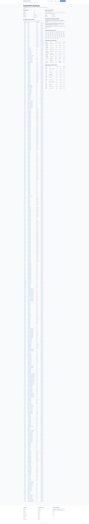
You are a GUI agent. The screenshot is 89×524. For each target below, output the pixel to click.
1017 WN (25, 444)
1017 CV (25, 94)
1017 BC (25, 50)
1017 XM (25, 465)
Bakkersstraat (29, 95)
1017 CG (25, 80)
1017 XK (25, 462)
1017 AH (25, 31)
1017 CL (25, 85)
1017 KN (25, 242)
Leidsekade (29, 322)
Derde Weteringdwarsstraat (31, 381)
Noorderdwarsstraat (30, 404)
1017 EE (25, 130)
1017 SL (25, 368)
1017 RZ (25, 358)
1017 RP (25, 349)
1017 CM (25, 86)
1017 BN (25, 62)
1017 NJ (25, 292)
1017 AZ (25, 46)
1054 (63, 34)
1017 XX (25, 475)
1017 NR (25, 300)
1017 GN (25, 165)
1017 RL (25, 345)
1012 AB (56, 43)
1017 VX (25, 430)
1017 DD (25, 103)
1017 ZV (25, 498)
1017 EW (25, 147)
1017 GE (25, 156)
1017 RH (25, 341)
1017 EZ (25, 149)
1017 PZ (25, 332)
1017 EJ (25, 134)
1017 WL (25, 443)
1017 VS (25, 425)
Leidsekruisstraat (30, 340)
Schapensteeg (29, 54)
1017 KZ (25, 252)
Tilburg (39, 515)
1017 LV (25, 274)
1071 (54, 35)
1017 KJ (25, 237)
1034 (52, 34)
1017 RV (25, 354)
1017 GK (25, 161)
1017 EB (25, 126)
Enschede (39, 516)
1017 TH (25, 389)
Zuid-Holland (24, 519)
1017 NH (25, 291)
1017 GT (25, 170)
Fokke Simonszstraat (30, 385)
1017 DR (25, 116)
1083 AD (56, 49)
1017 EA (25, 125)
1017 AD (25, 27)
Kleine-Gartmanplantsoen (30, 349)
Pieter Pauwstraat (30, 488)
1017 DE (25, 104)
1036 (55, 34)
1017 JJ (25, 211)
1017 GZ (25, 175)
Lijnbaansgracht (29, 345)
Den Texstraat (29, 474)
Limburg (24, 513)
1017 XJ (25, 461)
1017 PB (25, 309)
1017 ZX (25, 501)
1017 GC (25, 153)
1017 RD (25, 337)
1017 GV (25, 171)
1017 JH (25, 210)
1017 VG (25, 413)
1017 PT (25, 327)
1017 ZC (25, 480)
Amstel (28, 23)
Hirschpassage (29, 282)
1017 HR (25, 193)
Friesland (24, 510)
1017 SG (25, 363)
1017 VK (25, 417)
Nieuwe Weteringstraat (30, 501)
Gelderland (24, 511)
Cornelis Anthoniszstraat (30, 426)
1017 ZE (25, 483)
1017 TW (25, 403)
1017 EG (25, 131)
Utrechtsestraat (29, 416)
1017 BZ (25, 72)
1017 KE (25, 233)
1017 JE (25, 207)
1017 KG (25, 234)
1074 (61, 35)
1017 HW (25, 198)
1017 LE (25, 259)
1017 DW (25, 121)
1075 (63, 35)
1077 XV (56, 47)
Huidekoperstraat (30, 489)
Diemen (59, 58)
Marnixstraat (29, 318)
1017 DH (25, 107)
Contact (53, 513)
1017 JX (25, 225)
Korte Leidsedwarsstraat (30, 328)
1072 (57, 35)
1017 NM (25, 296)
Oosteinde (29, 448)
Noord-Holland (35, 15)
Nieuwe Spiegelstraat (30, 103)
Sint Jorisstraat (29, 50)
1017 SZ (25, 380)
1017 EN (25, 139)
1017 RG (25, 340)
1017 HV (25, 197)
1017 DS (25, 117)
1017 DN (25, 113)
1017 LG (25, 260)
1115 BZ (56, 53)
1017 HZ (25, 201)
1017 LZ (25, 278)
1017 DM (25, 112)
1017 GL (25, 162)
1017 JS (25, 220)
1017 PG (25, 314)
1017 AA (25, 23)
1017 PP (25, 323)
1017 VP (25, 422)
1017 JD (25, 206)
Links (53, 514)
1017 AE (25, 28)
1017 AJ (25, 32)
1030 (46, 34)
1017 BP (25, 63)
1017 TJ (25, 390)
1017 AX (25, 45)
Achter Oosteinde (30, 467)
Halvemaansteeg (30, 90)
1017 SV (25, 376)
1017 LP (25, 269)
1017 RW (25, 355)
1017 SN (25, 371)
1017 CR (25, 90)
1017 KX (25, 251)
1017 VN (25, 421)
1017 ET (25, 144)
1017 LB (25, 255)
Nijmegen (39, 519)
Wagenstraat (29, 98)
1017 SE (25, 362)
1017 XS (25, 470)
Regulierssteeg (29, 89)
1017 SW (25, 377)
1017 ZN (25, 492)
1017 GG (25, 157)
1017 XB (25, 453)
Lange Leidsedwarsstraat (30, 291)
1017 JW (25, 224)
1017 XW (25, 474)
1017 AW (25, 44)
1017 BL (25, 59)
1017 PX (25, 331)
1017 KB (25, 229)
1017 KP (25, 243)
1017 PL (25, 319)
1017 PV (25, 328)
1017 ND (25, 287)
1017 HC (25, 179)
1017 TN (25, 395)
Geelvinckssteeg (30, 53)
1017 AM (25, 36)
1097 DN (56, 45)
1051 (57, 34)
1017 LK (25, 264)
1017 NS (25, 301)
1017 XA (25, 452)
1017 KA (25, 228)
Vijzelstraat (29, 180)
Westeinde (29, 492)
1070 (52, 35)
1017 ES (25, 143)
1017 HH (25, 184)
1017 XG (25, 458)
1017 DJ (25, 108)
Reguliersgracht (29, 264)
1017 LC (25, 256)
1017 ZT (25, 497)
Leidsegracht (29, 283)
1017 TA (25, 381)
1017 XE (25, 457)
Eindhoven (39, 512)
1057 (46, 35)
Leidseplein (29, 327)
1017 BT (25, 67)
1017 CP (25, 89)
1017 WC (25, 434)
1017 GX (25, 174)
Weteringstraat (29, 368)
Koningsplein (29, 49)
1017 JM (25, 215)
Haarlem (39, 518)
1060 (50, 35)
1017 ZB (25, 479)
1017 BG (25, 54)
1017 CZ (25, 98)
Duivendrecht (60, 53)
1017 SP (25, 372)
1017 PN (25, 322)
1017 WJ (25, 440)
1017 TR (25, 398)
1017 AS (25, 41)
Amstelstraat (29, 99)
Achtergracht (29, 443)
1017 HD (25, 180)
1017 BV (25, 68)
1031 (48, 34)
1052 (59, 34)
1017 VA (25, 407)
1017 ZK (25, 488)
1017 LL (25, 265)
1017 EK (25, 135)
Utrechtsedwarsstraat (30, 434)
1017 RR (25, 350)
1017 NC (25, 286)
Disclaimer (53, 515)
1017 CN (57, 68)
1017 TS (25, 399)
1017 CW (25, 95)
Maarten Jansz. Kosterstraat (31, 430)
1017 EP (25, 140)
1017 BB (25, 49)
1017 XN (25, 466)
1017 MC (25, 282)
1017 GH (25, 158)
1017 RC (25, 336)
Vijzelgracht (29, 189)
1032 (50, 34)
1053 (61, 34)
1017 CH (25, 81)
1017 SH (25, 364)
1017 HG (25, 183)
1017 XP (25, 467)
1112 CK (56, 58)
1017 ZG (25, 484)
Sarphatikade (29, 449)
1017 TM (25, 394)
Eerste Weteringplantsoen (31, 367)
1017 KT (25, 247)
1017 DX (25, 122)
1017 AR (25, 40)
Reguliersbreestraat (30, 85)
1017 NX (25, 305)
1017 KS (25, 246)
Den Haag (39, 510)
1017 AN (25, 37)
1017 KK (25, 238)
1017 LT (25, 273)
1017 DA (25, 99)
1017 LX (25, 277)
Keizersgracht (29, 108)
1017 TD (25, 385)
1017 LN (25, 268)
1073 (59, 35)
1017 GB (25, 152)
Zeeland (24, 518)
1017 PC (25, 310)
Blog (53, 512)
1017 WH (25, 439)
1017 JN (25, 216)
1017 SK (25, 367)
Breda (38, 517)
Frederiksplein (29, 462)
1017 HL (25, 188)
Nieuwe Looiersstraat (30, 407)
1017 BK (25, 58)
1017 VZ (25, 431)
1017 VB (25, 408)
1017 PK (25, 318)
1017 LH (25, 261)
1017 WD (25, 435)
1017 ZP (25, 493)
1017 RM (25, 346)
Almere (39, 514)
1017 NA (25, 283)
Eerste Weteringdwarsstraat (31, 394)
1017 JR (25, 219)
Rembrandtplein (29, 94)
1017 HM (25, 189)
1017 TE (25, 386)
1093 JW (56, 51)
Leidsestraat (29, 301)
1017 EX (25, 148)
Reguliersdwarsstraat (30, 58)
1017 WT (25, 448)
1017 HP (25, 192)
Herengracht (29, 63)
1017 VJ (25, 416)
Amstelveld (29, 206)
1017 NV (25, 304)
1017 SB (25, 359)
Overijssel (24, 516)
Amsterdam (35, 14)
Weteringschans (29, 354)
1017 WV (25, 449)
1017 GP (25, 166)
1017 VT (25, 426)
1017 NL (25, 295)
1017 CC (25, 76)
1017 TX (25, 404)
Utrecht (24, 517)
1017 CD (25, 77)
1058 (48, 35)
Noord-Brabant (25, 514)
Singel (28, 44)
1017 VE (25, 412)
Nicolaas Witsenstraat (30, 483)
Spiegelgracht (29, 219)
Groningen (24, 512)
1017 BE (25, 53)
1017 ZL (25, 489)
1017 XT (25, 471)
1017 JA (25, 202)
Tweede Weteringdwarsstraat (31, 376)
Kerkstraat (29, 152)
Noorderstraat (29, 398)
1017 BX (25, 71)
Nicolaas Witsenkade (30, 497)
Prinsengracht (29, 207)
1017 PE (25, 313)
